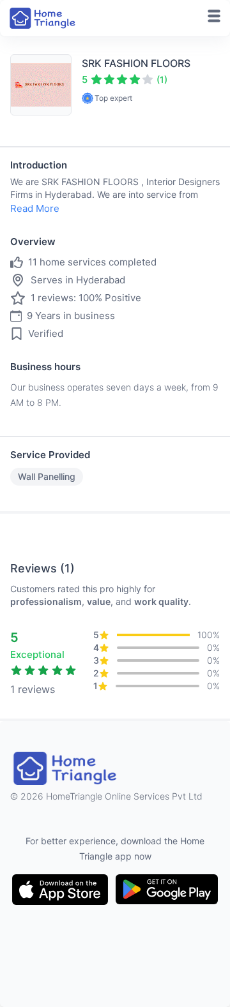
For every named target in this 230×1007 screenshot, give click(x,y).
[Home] (43, 18)
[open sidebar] (214, 16)
